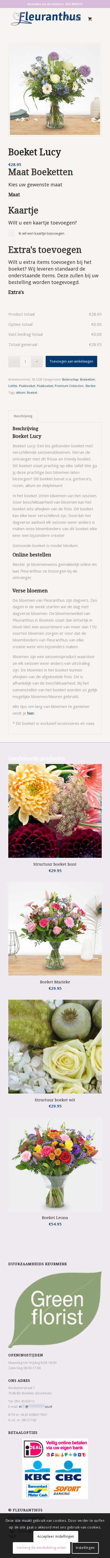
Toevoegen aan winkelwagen (71, 361)
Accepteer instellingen (55, 1536)
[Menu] (78, 18)
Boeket (32, 392)
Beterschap (70, 379)
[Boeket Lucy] (55, 89)
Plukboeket (27, 386)
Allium (20, 392)
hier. (31, 713)
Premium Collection (69, 386)
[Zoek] (65, 18)
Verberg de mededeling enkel (41, 1547)
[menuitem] (65, 18)
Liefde (12, 386)
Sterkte (90, 386)
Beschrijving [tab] (23, 416)
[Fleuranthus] (45, 18)
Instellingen (85, 1547)
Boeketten (87, 379)
